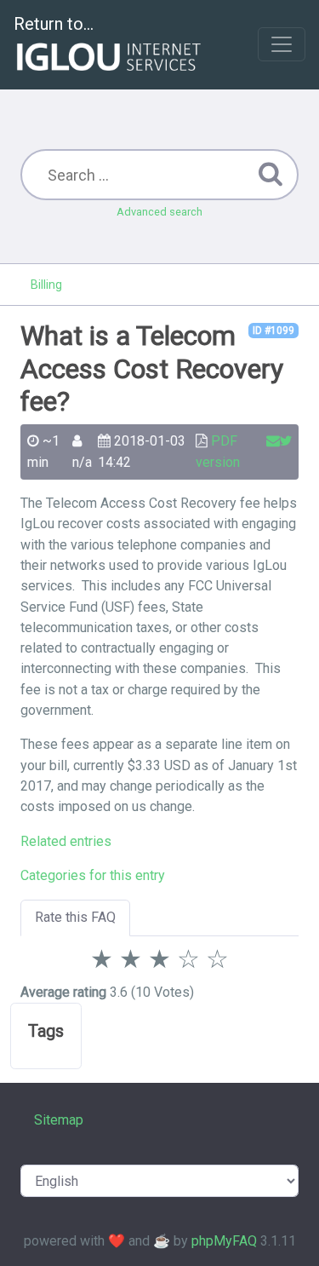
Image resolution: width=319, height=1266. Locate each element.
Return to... (54, 24)
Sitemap (58, 1120)
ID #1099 (273, 331)
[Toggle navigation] (281, 44)
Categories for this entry (92, 875)
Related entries (65, 841)
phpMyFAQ (224, 1241)
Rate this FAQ (75, 917)
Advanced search (159, 211)
